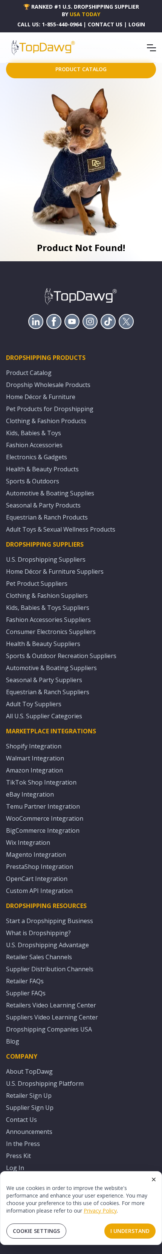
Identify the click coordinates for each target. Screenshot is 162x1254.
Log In (15, 1168)
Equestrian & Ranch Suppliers (47, 692)
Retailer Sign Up (29, 1095)
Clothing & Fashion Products (46, 421)
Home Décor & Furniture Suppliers (55, 571)
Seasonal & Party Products (43, 505)
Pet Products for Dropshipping (49, 409)
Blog (12, 1041)
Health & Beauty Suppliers (43, 644)
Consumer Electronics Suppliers (51, 632)
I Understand (130, 1230)
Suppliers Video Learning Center (52, 1017)
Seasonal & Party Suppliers (44, 680)
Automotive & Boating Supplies (50, 493)
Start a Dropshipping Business (49, 921)
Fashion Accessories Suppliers (48, 620)
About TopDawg (29, 1071)
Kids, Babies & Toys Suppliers (47, 607)
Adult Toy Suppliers (33, 704)
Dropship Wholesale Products (48, 385)
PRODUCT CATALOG (81, 69)
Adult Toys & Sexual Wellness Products (60, 529)
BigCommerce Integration (42, 830)
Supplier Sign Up (29, 1107)
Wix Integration (28, 842)
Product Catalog (29, 373)
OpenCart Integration (36, 879)
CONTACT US (105, 24)
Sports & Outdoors (32, 481)
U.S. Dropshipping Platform (45, 1083)
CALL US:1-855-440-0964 (49, 24)
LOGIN (136, 24)
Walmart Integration (35, 758)
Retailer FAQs (25, 981)
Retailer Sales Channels (39, 957)
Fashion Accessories (34, 445)
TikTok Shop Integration (41, 782)
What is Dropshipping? (38, 933)
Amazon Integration (34, 770)
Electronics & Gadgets (36, 457)
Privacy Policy (100, 1210)
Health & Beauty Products (42, 469)
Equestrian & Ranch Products (47, 517)
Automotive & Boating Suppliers (51, 668)
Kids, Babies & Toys (33, 433)
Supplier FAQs (26, 993)
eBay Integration (30, 794)
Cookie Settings (36, 1230)
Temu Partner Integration (43, 806)
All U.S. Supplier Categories (44, 716)
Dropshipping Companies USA (49, 1029)
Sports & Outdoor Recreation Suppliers (61, 656)
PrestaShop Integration (39, 866)
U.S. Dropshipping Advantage (47, 945)
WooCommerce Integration (44, 818)
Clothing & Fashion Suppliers (47, 595)
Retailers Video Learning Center (51, 1005)
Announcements (29, 1132)
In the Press (23, 1144)
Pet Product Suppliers (36, 583)
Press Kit (18, 1156)
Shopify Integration (33, 746)
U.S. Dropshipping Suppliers (46, 559)
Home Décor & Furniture (40, 397)
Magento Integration (36, 854)
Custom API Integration (39, 891)
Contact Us (21, 1119)
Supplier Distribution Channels (49, 969)
